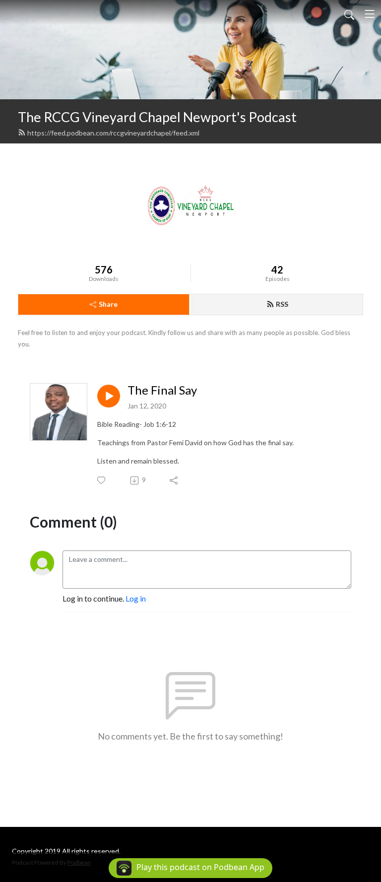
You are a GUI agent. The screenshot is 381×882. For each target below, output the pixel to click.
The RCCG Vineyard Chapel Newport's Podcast (157, 117)
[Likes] (102, 480)
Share (108, 304)
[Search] (349, 14)
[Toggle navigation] (369, 13)
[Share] (174, 480)
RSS (282, 304)
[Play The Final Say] (108, 396)
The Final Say (162, 390)
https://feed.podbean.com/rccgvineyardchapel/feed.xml (113, 133)
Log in (136, 598)
